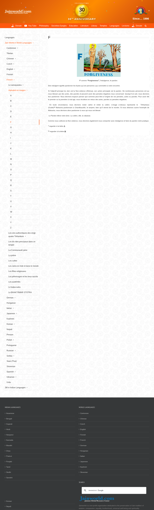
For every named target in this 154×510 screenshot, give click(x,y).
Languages (9, 37)
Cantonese (84, 413)
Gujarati (9, 424)
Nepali (8, 506)
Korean (9, 501)
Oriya (8, 451)
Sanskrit (9, 478)
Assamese (10, 413)
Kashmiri (83, 467)
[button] (146, 25)
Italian (82, 456)
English (83, 429)
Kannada (9, 440)
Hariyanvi (9, 435)
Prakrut (9, 456)
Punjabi (9, 461)
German (83, 445)
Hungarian (84, 451)
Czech (82, 424)
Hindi (8, 429)
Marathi (9, 445)
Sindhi (8, 472)
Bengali (9, 419)
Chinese (83, 419)
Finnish (83, 435)
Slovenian (84, 472)
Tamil (8, 467)
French (83, 440)
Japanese (84, 461)
